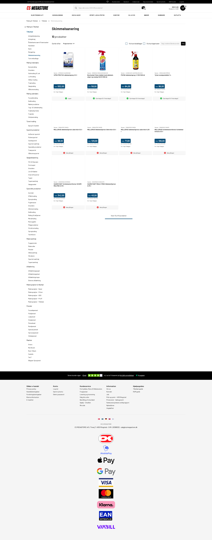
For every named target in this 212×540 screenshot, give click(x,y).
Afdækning (30, 266)
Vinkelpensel (32, 336)
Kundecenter (116, 2)
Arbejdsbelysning (34, 36)
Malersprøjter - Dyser (35, 289)
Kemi (30, 49)
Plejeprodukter (33, 225)
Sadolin (30, 354)
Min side (82, 405)
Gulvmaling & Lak (34, 73)
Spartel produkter (32, 130)
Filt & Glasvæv (33, 162)
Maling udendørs (32, 94)
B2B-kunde (172, 2)
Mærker (29, 340)
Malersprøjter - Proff (35, 299)
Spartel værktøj (33, 144)
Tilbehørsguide (138, 389)
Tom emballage (33, 58)
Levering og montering (87, 394)
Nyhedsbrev (110, 405)
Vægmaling (32, 86)
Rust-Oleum (32, 351)
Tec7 (29, 357)
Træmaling (31, 83)
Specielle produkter (35, 147)
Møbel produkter (33, 104)
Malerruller (31, 246)
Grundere (31, 70)
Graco (30, 344)
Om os (108, 389)
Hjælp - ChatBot (85, 403)
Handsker (31, 46)
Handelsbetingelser (32, 392)
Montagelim (32, 222)
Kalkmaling (32, 101)
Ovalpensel (32, 320)
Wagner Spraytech (34, 360)
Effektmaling (32, 196)
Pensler (31, 249)
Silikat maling (33, 80)
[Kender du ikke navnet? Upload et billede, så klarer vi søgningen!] (143, 8)
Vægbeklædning (32, 158)
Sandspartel (32, 141)
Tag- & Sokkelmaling (35, 107)
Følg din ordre (84, 397)
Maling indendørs (32, 63)
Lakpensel (31, 317)
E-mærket (29, 400)
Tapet (30, 178)
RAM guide (136, 392)
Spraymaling (32, 231)
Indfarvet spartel (34, 134)
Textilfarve (32, 235)
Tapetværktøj (33, 181)
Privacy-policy (31, 389)
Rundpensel (32, 326)
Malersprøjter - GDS (34, 295)
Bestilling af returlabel (87, 400)
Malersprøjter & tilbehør (35, 285)
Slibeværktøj (32, 253)
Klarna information (32, 397)
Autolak (31, 193)
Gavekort (126, 2)
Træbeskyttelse (33, 111)
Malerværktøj (31, 239)
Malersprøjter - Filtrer (35, 292)
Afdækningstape (34, 277)
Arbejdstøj (32, 39)
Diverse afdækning (34, 280)
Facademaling (33, 98)
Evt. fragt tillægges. (58, 92)
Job (107, 394)
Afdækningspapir (34, 271)
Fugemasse (32, 202)
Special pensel (33, 329)
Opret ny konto (161, 2)
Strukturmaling (33, 228)
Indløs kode (135, 2)
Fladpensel (32, 313)
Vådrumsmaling (33, 89)
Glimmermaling (33, 209)
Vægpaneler (32, 184)
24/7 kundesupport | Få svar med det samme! (40, 2)
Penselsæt (32, 323)
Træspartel (32, 150)
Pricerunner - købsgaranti (115, 400)
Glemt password (58, 394)
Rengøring (31, 52)
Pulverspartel (33, 137)
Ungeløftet (110, 408)
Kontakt (109, 392)
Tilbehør (29, 32)
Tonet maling (31, 121)
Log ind (181, 2)
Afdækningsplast (34, 274)
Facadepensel (33, 310)
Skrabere (31, 256)
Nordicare (31, 348)
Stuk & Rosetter (33, 175)
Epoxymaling (32, 67)
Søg (183, 43)
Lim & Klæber (33, 171)
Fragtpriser (84, 392)
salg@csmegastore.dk (129, 427)
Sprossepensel (33, 333)
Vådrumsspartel (33, 153)
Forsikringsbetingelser (33, 394)
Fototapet (31, 165)
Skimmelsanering (34, 55)
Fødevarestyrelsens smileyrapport (117, 403)
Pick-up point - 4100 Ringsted (116, 397)
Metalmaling (32, 218)
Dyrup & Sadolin (33, 126)
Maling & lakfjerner (34, 215)
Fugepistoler (32, 243)
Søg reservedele (148, 2)
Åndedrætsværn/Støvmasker (38, 42)
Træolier (31, 114)
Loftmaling (32, 77)
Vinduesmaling (33, 117)
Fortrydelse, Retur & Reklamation (91, 389)
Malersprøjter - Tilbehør (36, 302)
